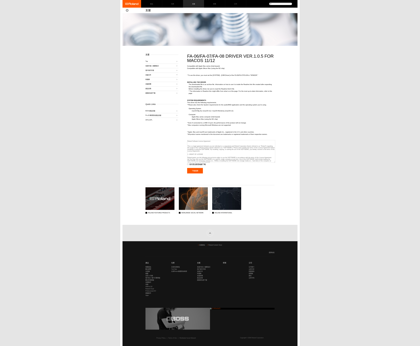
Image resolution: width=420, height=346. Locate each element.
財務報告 (251, 271)
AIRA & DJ (148, 286)
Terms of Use (172, 338)
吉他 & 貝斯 (149, 275)
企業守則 (251, 278)
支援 (193, 4)
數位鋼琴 (148, 269)
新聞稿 (251, 273)
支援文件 (200, 271)
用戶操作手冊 (149, 70)
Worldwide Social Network (187, 338)
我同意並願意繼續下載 (197, 164)
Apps (147, 295)
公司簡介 (251, 267)
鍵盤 (146, 273)
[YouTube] (151, 253)
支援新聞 (148, 84)
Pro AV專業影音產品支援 (153, 115)
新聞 (214, 4)
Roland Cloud (149, 289)
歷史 (250, 275)
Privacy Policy (161, 338)
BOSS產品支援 (150, 111)
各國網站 (202, 245)
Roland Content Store (215, 245)
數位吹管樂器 (149, 280)
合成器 (147, 271)
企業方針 (251, 269)
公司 (235, 4)
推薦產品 (148, 267)
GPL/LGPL (148, 120)
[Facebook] (146, 253)
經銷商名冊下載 (150, 93)
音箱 (146, 284)
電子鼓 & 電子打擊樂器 (152, 278)
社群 (172, 4)
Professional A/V (150, 291)
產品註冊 (148, 88)
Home (127, 10)
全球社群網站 (175, 267)
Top (146, 61)
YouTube (174, 269)
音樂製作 (148, 282)
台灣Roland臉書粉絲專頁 (179, 271)
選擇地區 (272, 252)
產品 (147, 263)
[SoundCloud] (155, 253)
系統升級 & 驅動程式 (152, 66)
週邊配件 (148, 293)
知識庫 (147, 79)
